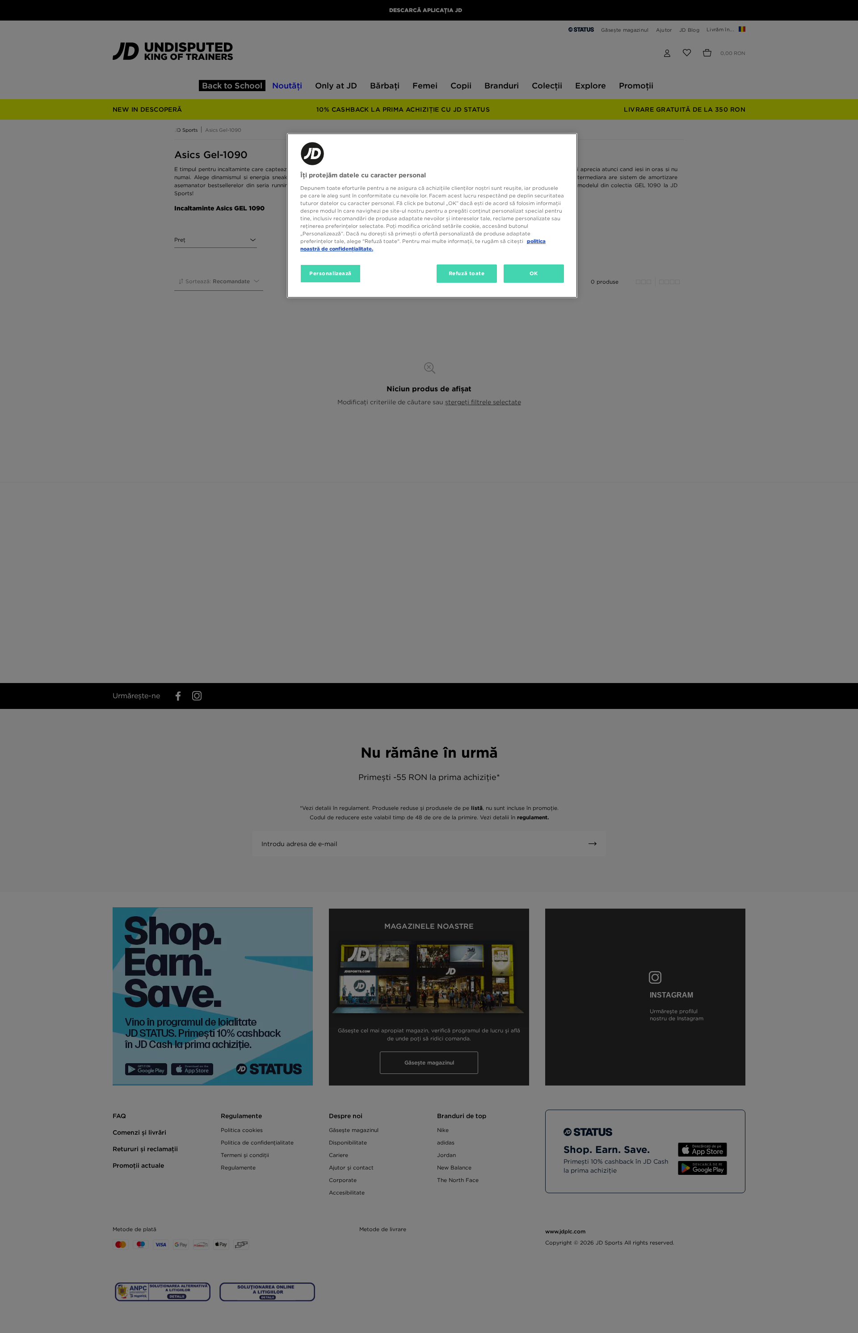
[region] (432, 215)
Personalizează (330, 273)
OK (534, 273)
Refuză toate (467, 273)
